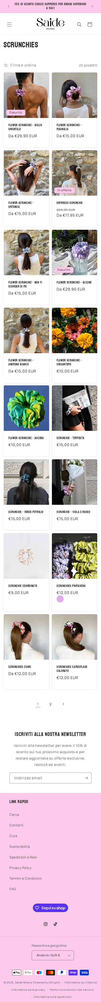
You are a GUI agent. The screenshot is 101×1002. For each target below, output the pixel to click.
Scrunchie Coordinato (22, 586)
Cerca (14, 814)
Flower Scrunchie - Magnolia (69, 127)
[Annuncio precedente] (9, 6)
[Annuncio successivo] (92, 6)
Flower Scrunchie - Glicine (74, 283)
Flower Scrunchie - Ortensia (21, 205)
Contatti (16, 825)
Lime (68, 598)
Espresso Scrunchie (70, 203)
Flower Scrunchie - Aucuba (26, 438)
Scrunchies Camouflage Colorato (72, 669)
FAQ (12, 889)
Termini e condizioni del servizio (72, 989)
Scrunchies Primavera (71, 586)
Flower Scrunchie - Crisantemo (69, 363)
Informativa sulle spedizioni (53, 996)
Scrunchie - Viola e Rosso (73, 512)
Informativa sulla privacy (28, 989)
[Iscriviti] (86, 778)
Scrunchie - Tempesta (70, 438)
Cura (13, 835)
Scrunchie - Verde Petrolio (25, 512)
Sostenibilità (19, 846)
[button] (9, 24)
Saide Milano (23, 982)
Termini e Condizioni (25, 878)
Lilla (60, 598)
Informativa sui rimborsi (81, 982)
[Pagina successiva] (63, 704)
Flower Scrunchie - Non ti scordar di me (25, 285)
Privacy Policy (20, 867)
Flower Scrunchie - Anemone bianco (21, 363)
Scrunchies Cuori (19, 667)
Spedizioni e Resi (23, 857)
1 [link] (38, 704)
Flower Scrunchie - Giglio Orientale (25, 127)
